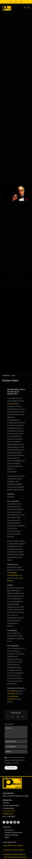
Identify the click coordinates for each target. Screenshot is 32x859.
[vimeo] (18, 822)
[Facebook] (7, 717)
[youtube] (14, 822)
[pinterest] (11, 822)
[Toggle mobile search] (25, 7)
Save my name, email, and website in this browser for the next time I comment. (15, 760)
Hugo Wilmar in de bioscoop (13, 845)
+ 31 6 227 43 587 (9, 811)
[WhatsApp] (22, 717)
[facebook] (4, 822)
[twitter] (7, 822)
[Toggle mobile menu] (28, 7)
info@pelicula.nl (8, 814)
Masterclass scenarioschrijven (14, 850)
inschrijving (13, 691)
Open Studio (13, 404)
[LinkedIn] (17, 717)
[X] (12, 717)
